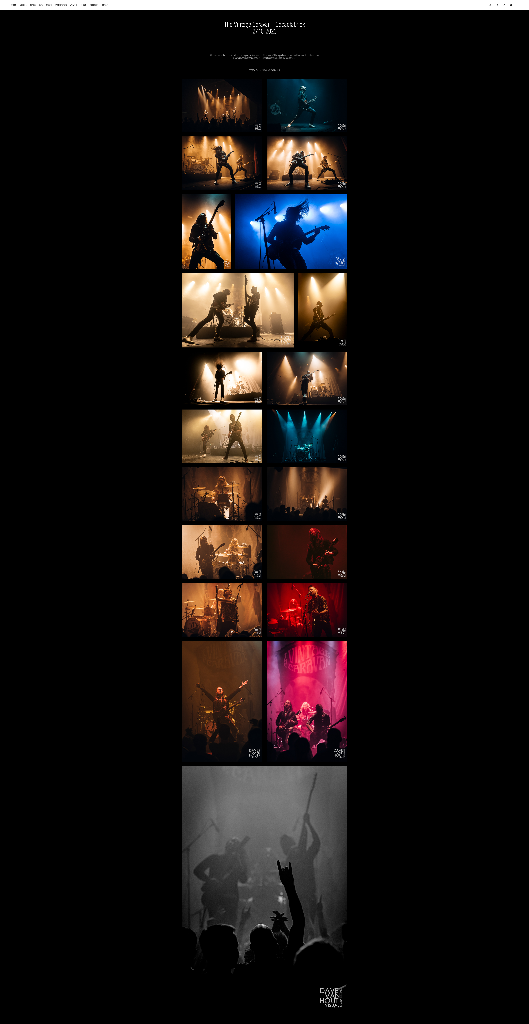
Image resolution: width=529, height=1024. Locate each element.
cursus (83, 4)
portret (33, 4)
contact (105, 4)
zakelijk (23, 4)
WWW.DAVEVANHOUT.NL (271, 70)
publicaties (94, 4)
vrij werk (73, 4)
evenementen (61, 4)
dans (41, 4)
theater (49, 4)
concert (14, 4)
